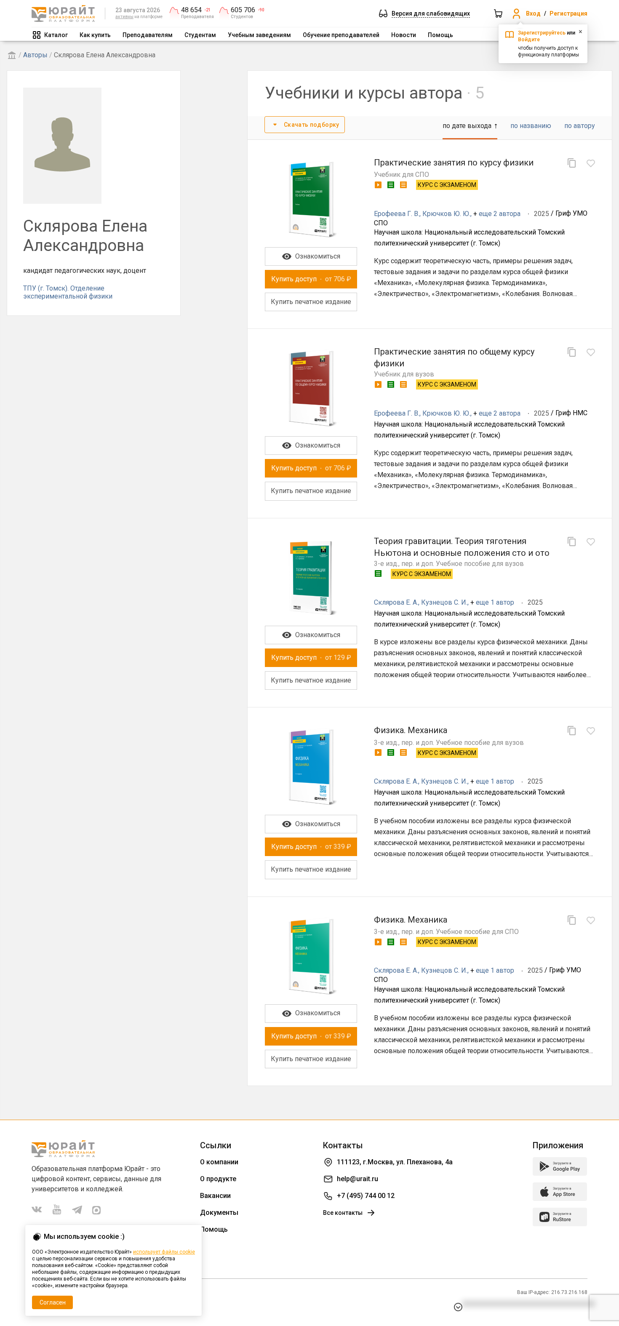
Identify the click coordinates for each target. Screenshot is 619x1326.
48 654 (191, 10)
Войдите (529, 40)
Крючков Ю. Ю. (446, 214)
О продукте (218, 1179)
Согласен (53, 1302)
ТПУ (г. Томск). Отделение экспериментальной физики (67, 292)
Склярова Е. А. (396, 602)
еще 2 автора (499, 214)
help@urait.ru (357, 1179)
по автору (579, 126)
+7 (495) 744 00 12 (366, 1196)
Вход (533, 13)
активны (124, 16)
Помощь (440, 35)
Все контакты (343, 1212)
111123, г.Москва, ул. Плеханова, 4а (395, 1162)
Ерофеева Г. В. (396, 214)
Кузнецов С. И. (444, 602)
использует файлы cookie (164, 1252)
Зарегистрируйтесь (542, 33)
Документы (219, 1213)
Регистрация (568, 13)
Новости (403, 35)
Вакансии (215, 1196)
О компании (219, 1162)
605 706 (243, 10)
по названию (530, 126)
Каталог (56, 35)
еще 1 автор (495, 602)
